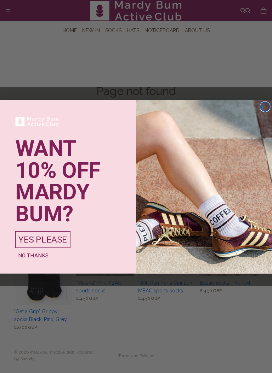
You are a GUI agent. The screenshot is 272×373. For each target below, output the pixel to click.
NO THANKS (33, 255)
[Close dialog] (265, 106)
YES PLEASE (42, 239)
